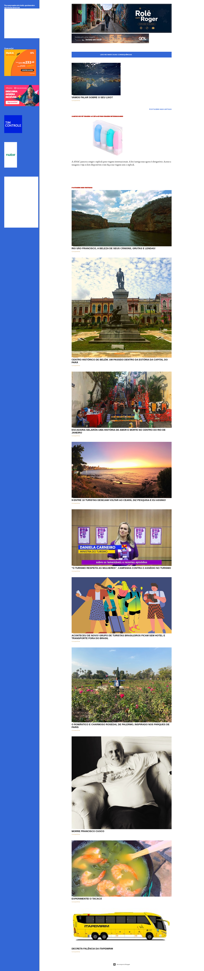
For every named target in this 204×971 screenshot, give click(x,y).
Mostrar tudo (163, 55)
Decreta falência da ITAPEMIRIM (92, 948)
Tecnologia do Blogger (123, 964)
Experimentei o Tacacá (87, 898)
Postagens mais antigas (160, 109)
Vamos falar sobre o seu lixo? (92, 97)
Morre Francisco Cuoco (88, 831)
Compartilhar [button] (76, 100)
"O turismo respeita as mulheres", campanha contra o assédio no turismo (121, 568)
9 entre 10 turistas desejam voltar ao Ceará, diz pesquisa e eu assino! (119, 500)
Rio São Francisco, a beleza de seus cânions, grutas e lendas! (113, 248)
